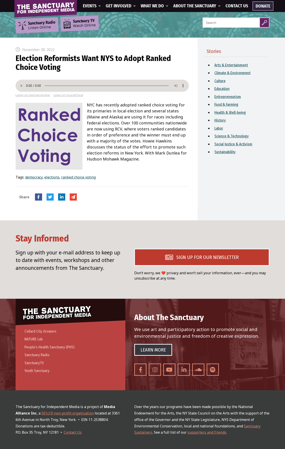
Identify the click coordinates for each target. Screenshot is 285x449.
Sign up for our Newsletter (207, 257)
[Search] (264, 23)
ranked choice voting (78, 177)
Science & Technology (231, 136)
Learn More (153, 350)
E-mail (73, 197)
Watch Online (84, 23)
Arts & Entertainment (231, 65)
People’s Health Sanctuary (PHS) (49, 347)
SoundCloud (198, 370)
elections (51, 177)
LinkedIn (61, 197)
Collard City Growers (40, 331)
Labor (218, 128)
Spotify (213, 370)
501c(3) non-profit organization (67, 413)
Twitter (50, 197)
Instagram (155, 370)
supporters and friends (206, 432)
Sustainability (225, 152)
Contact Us (237, 6)
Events (89, 6)
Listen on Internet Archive (33, 95)
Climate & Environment (232, 73)
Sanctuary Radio (36, 355)
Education (222, 88)
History (220, 120)
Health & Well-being (230, 112)
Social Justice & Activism (233, 144)
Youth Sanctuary (36, 370)
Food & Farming (226, 104)
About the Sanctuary (194, 6)
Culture (220, 81)
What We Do (152, 6)
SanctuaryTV (34, 363)
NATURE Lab (33, 339)
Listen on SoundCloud (68, 95)
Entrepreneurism (227, 96)
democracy (34, 177)
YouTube (169, 370)
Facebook (38, 197)
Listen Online (41, 25)
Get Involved (118, 6)
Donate (263, 6)
